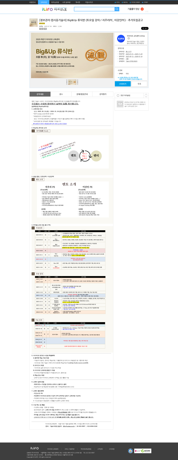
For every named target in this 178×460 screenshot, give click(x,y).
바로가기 (129, 38)
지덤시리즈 (89, 2)
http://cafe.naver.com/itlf (79, 363)
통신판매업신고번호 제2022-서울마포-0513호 (59, 455)
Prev (146, 11)
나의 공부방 (66, 2)
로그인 (118, 2)
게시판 (77, 2)
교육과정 (44, 2)
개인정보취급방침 (86, 449)
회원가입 (125, 2)
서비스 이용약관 (69, 449)
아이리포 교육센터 (135, 2)
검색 (117, 9)
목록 (139, 84)
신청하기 (122, 84)
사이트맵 (111, 449)
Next (147, 11)
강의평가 (102, 94)
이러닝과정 (55, 2)
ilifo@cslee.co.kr (69, 426)
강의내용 (40, 94)
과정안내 (32, 2)
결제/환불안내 (82, 94)
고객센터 (146, 2)
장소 (61, 94)
